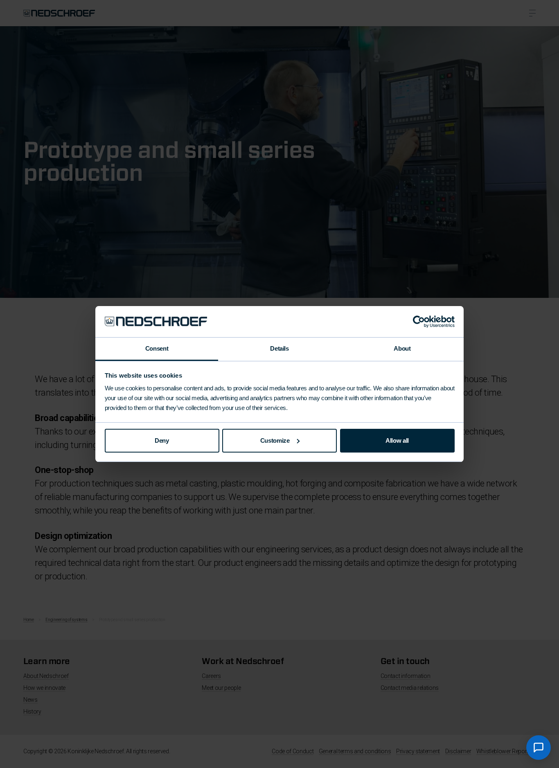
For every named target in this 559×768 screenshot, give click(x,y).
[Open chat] (538, 747)
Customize (275, 440)
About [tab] (402, 348)
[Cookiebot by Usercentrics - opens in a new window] (419, 321)
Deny (162, 440)
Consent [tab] (156, 348)
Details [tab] (279, 348)
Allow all (397, 440)
